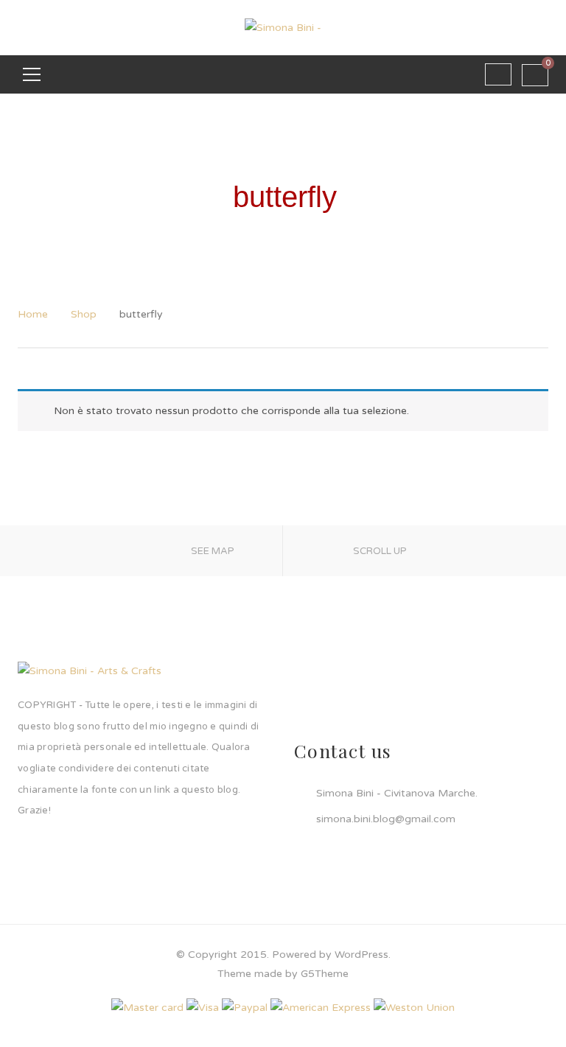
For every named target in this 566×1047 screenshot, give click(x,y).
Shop (84, 314)
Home (33, 314)
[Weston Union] (414, 1007)
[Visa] (202, 1007)
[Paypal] (245, 1007)
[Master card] (147, 1007)
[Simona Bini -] (283, 27)
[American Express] (320, 1007)
